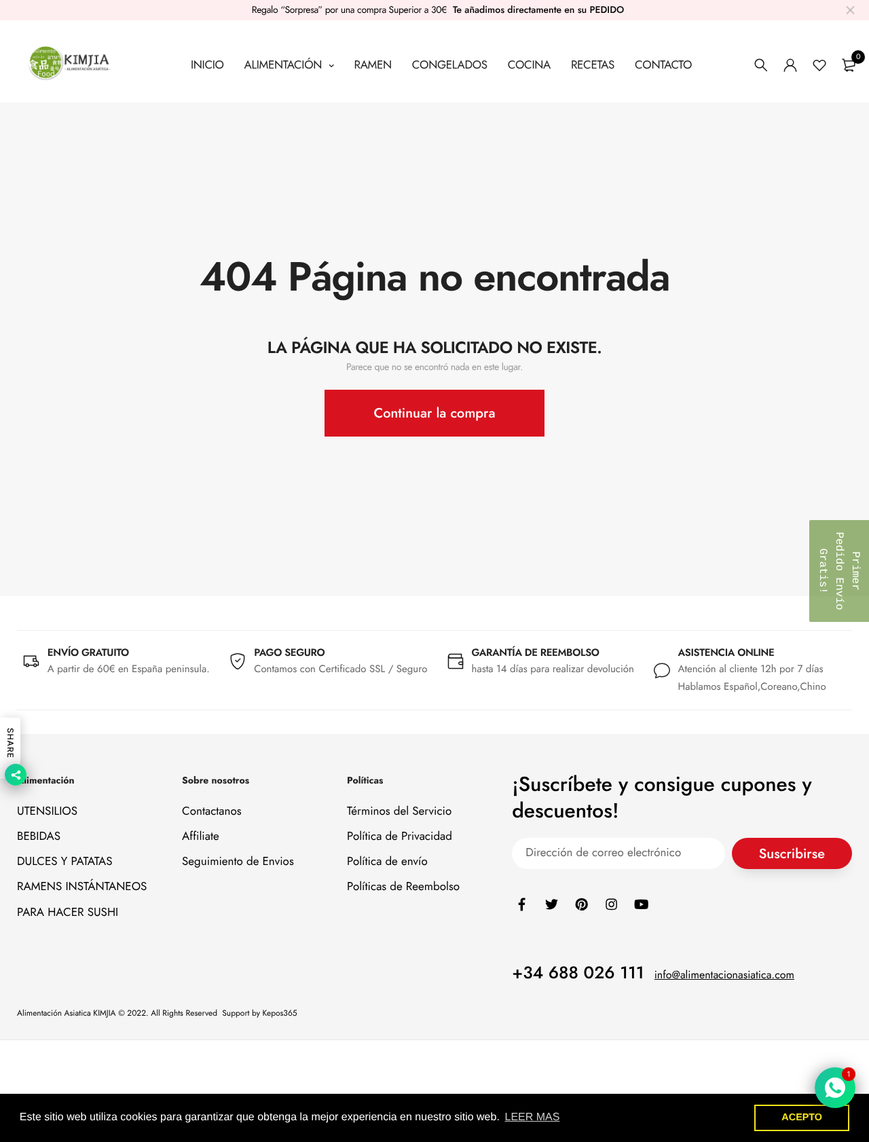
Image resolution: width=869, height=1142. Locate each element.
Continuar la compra (434, 413)
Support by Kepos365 (259, 1013)
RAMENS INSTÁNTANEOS (82, 887)
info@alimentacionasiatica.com (724, 974)
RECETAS (592, 65)
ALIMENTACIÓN (284, 65)
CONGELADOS (449, 65)
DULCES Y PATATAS (65, 861)
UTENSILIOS (47, 811)
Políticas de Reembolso (403, 887)
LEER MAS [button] (532, 1117)
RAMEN (372, 65)
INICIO (207, 65)
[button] (839, 571)
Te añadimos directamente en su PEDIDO (538, 10)
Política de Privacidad (399, 836)
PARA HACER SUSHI (67, 912)
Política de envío (387, 861)
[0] (848, 65)
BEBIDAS (38, 836)
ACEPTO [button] (801, 1117)
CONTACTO (663, 65)
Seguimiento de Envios (238, 861)
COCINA (529, 65)
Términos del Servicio (399, 811)
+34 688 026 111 (578, 972)
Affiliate (200, 836)
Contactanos (212, 811)
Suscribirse (792, 853)
